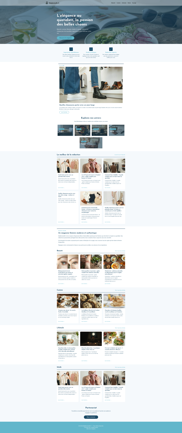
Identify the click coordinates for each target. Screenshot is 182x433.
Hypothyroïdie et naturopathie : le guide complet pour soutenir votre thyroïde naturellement (67, 349)
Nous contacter (91, 417)
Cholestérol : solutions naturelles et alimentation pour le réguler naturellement (113, 272)
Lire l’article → (61, 187)
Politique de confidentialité (91, 427)
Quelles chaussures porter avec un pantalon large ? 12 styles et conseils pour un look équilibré (114, 209)
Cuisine (118, 3)
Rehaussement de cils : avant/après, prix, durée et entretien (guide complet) (65, 272)
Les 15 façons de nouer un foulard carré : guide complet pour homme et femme (91, 176)
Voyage (134, 3)
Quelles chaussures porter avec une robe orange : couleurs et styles (66, 195)
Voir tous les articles (120, 250)
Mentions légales (91, 429)
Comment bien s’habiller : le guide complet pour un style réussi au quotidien (114, 176)
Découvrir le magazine (65, 37)
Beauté (113, 3)
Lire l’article (64, 112)
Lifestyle (124, 3)
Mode (129, 3)
